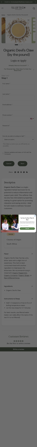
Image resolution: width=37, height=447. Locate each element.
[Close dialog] (35, 216)
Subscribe (27, 228)
